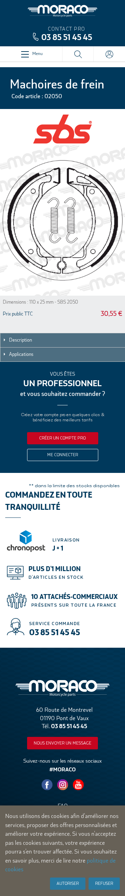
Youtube (78, 784)
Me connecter (62, 454)
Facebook (46, 784)
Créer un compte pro (62, 438)
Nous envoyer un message (62, 743)
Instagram (62, 784)
